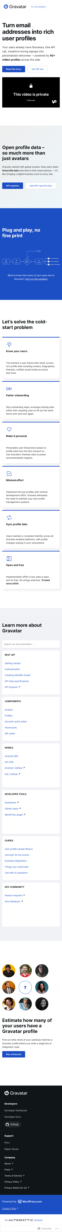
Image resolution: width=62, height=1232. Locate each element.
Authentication (12, 669)
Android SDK (11, 756)
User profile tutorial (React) (19, 849)
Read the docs (13, 69)
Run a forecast (13, 1054)
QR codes (10, 733)
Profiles (8, 715)
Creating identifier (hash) (18, 675)
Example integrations (16, 860)
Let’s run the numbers (36, 279)
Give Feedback (12, 901)
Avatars (9, 709)
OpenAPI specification (41, 185)
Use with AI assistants (16, 872)
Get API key (38, 69)
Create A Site (9, 1208)
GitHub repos (11, 808)
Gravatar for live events (17, 854)
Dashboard (10, 802)
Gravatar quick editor (16, 721)
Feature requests (13, 895)
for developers (38, 6)
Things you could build (16, 866)
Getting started (13, 663)
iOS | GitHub (11, 774)
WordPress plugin (14, 814)
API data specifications (17, 681)
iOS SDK (9, 762)
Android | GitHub (13, 768)
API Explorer (11, 687)
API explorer (12, 185)
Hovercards (11, 727)
